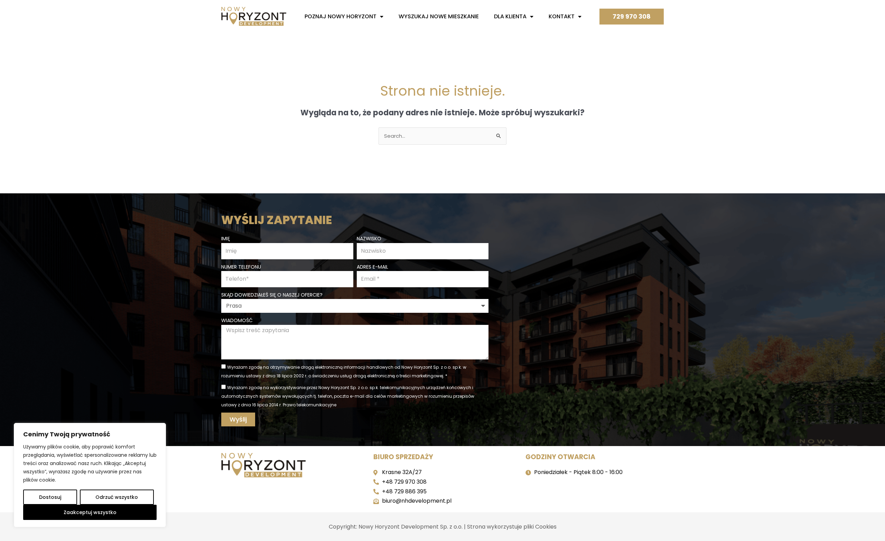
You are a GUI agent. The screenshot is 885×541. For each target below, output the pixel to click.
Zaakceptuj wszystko (90, 512)
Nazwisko (369, 238)
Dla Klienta (510, 16)
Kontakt (562, 16)
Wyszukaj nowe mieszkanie (439, 16)
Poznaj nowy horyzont (340, 16)
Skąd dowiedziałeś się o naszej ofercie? (272, 294)
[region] (90, 475)
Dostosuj (50, 497)
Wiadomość (237, 320)
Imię (225, 238)
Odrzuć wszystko (116, 497)
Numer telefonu (241, 266)
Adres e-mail (372, 266)
